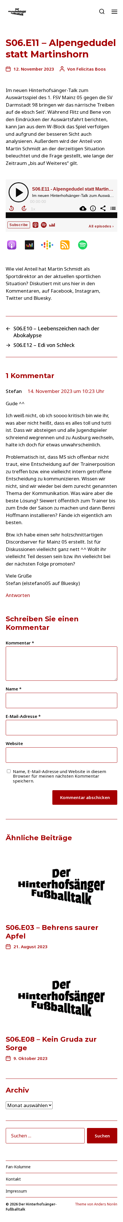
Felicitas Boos (91, 69)
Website (14, 743)
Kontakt (13, 1179)
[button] (102, 11)
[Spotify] (85, 244)
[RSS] (68, 244)
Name (13, 688)
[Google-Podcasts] (50, 244)
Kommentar (20, 642)
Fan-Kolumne (18, 1166)
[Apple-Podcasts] (14, 244)
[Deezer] (32, 244)
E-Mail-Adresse (23, 716)
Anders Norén (105, 1204)
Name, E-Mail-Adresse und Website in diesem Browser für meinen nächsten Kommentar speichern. (59, 776)
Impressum (16, 1191)
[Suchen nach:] (44, 1137)
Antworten (18, 595)
